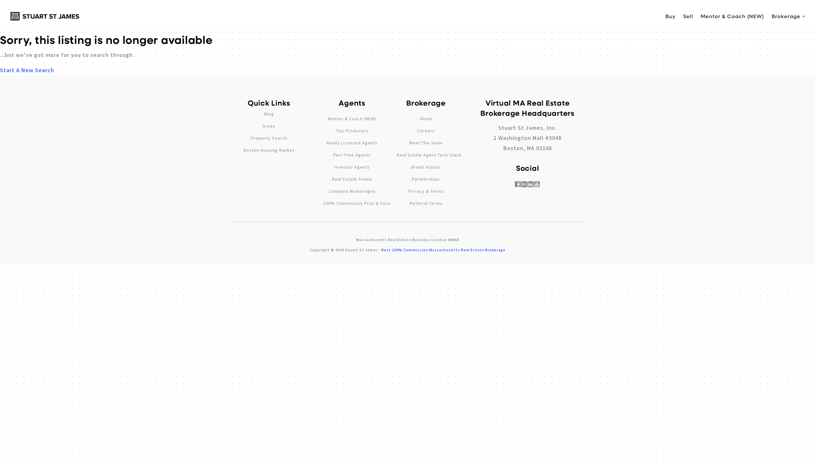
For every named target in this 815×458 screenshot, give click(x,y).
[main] (407, 37)
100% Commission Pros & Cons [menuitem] (357, 203)
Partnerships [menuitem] (426, 179)
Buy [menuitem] (670, 16)
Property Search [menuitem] (269, 138)
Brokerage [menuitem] (787, 16)
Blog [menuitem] (269, 114)
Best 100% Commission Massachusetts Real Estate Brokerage (443, 249)
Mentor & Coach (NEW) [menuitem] (732, 16)
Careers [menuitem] (426, 131)
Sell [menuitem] (688, 16)
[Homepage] (45, 16)
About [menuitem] (426, 118)
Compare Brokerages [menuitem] (352, 191)
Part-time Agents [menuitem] (352, 155)
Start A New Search (27, 70)
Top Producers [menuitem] (352, 131)
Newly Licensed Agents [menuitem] (352, 143)
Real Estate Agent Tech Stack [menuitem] (429, 155)
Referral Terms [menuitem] (426, 203)
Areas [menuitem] (269, 126)
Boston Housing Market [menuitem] (269, 150)
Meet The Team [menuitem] (426, 143)
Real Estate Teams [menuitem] (352, 179)
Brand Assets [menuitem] (426, 167)
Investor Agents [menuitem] (352, 167)
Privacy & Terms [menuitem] (426, 191)
